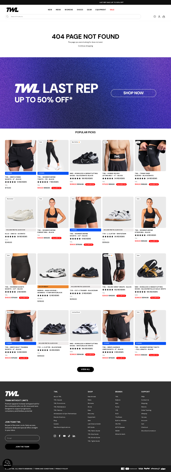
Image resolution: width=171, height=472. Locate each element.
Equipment (101, 10)
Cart (142, 424)
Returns (143, 407)
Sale (89, 420)
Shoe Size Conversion (148, 431)
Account (144, 420)
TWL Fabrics (58, 410)
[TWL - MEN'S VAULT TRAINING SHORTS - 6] (20, 325)
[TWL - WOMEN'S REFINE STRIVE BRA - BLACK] (150, 212)
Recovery (91, 413)
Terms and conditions (43, 469)
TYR (116, 410)
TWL (116, 396)
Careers (56, 424)
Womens (69, 10)
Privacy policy (61, 469)
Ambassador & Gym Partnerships (65, 413)
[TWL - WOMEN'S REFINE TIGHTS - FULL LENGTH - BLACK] (150, 325)
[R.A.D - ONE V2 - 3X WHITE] (20, 212)
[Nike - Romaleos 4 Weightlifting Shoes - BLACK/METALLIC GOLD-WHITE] (150, 269)
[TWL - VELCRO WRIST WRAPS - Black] (118, 269)
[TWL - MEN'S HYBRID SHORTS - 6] (20, 155)
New (50, 10)
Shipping (144, 403)
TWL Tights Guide (94, 441)
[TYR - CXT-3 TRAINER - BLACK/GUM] (85, 269)
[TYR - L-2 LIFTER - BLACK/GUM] (53, 325)
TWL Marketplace (60, 407)
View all (85, 369)
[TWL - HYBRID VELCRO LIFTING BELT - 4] (118, 155)
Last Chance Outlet (94, 424)
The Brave (118, 417)
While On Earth (120, 434)
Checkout (144, 427)
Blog (55, 420)
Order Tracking (146, 410)
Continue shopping (85, 46)
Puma (117, 407)
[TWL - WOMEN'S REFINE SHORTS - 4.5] (85, 212)
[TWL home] (12, 9)
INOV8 (117, 431)
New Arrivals (92, 396)
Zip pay (144, 417)
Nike (116, 403)
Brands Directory (59, 417)
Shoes (80, 10)
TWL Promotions (59, 403)
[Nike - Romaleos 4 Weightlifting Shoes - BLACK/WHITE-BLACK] (85, 155)
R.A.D (117, 413)
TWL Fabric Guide (94, 431)
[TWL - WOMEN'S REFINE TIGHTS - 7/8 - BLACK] (53, 155)
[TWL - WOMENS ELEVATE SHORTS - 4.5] (20, 269)
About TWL (57, 396)
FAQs (143, 396)
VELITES (117, 424)
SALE (112, 10)
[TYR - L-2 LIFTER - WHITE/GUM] (118, 212)
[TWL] (22, 393)
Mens (58, 10)
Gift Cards (91, 427)
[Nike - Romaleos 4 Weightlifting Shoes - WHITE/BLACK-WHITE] (85, 325)
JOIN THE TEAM (22, 447)
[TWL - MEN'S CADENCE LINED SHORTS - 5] (118, 325)
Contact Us (145, 400)
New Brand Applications (62, 427)
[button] (10, 182)
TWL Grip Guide (93, 434)
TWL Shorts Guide (94, 437)
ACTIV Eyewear (120, 427)
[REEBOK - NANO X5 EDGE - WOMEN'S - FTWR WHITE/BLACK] (53, 269)
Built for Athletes (120, 420)
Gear (89, 10)
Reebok (117, 400)
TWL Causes (58, 400)
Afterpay (144, 413)
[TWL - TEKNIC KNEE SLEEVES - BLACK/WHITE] (150, 155)
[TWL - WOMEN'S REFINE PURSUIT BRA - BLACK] (53, 212)
